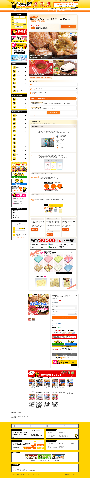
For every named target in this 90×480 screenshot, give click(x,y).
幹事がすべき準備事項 (18, 201)
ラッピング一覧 (49, 234)
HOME (12, 412)
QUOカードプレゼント (67, 218)
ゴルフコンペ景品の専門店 (44, 460)
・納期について (60, 443)
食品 (25, 413)
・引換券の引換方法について (63, 436)
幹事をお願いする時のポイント (19, 198)
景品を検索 (19, 26)
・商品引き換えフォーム (73, 444)
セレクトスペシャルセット (21, 412)
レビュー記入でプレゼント (36, 218)
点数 (13, 19)
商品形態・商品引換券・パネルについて (39, 126)
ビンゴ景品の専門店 (58, 460)
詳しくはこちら (65, 229)
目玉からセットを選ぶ (21, 413)
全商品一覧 (15, 417)
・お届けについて (50, 436)
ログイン (63, 0)
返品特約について (55, 320)
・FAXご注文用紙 (61, 446)
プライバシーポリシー (29, 474)
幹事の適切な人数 (17, 200)
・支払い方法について (51, 444)
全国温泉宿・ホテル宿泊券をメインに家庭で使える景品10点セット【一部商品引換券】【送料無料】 (32, 403)
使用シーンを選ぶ (55, 309)
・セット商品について (62, 432)
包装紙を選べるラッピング (52, 218)
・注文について (49, 432)
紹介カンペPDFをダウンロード (53, 112)
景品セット (15, 412)
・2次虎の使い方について (51, 443)
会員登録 (59, 0)
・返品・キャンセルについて (63, 435)
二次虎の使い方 (16, 210)
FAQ (66, 0)
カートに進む (68, 26)
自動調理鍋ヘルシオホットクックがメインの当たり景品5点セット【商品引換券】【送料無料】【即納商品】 (39, 388)
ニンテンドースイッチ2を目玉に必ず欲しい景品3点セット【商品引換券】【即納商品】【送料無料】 (62, 388)
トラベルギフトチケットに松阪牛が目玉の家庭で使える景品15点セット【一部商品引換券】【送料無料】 (47, 403)
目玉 (13, 22)
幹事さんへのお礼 (17, 205)
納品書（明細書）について (57, 306)
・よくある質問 (60, 447)
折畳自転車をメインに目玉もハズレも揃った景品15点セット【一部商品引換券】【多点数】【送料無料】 (55, 403)
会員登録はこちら (34, 229)
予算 (13, 17)
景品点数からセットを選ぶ (21, 416)
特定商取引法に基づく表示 (20, 474)
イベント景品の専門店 (31, 460)
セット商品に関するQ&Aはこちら (37, 115)
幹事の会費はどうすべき (18, 203)
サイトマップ (70, 0)
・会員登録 (60, 444)
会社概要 (55, 0)
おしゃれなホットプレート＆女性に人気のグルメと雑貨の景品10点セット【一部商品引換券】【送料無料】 (47, 388)
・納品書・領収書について (51, 435)
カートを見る (76, 0)
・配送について (49, 446)
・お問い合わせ (71, 443)
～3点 (27, 416)
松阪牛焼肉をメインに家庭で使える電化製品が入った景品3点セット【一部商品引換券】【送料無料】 (55, 388)
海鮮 (27, 413)
